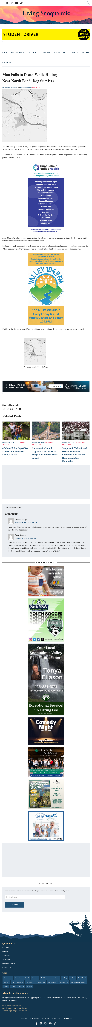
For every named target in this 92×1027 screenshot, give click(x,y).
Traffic (74, 52)
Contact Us (6, 967)
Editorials (35, 978)
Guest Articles (54, 978)
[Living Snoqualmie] (46, 14)
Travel (13, 986)
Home (5, 52)
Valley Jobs (6, 959)
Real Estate (29, 982)
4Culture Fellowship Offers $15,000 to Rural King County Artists (15, 451)
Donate (5, 951)
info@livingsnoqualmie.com (12, 1005)
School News (52, 982)
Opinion (33, 52)
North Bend (36, 87)
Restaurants (41, 982)
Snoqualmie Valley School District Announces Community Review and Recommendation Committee (74, 454)
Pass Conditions (17, 982)
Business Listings (8, 963)
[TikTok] (17, 409)
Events (86, 52)
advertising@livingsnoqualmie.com (15, 1011)
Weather (5, 948)
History (64, 978)
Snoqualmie (64, 982)
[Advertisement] (46, 482)
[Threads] (4, 409)
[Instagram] (12, 409)
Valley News (17, 52)
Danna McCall (25, 87)
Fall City (43, 978)
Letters (72, 978)
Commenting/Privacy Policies (61, 1018)
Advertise (5, 955)
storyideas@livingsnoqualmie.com (14, 1008)
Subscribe (14, 904)
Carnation (18, 978)
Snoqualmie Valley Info (78, 982)
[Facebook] (8, 409)
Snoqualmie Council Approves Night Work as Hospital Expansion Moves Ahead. (45, 452)
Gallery (6, 62)
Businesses (8, 978)
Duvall (27, 978)
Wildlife (29, 986)
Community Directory (54, 52)
